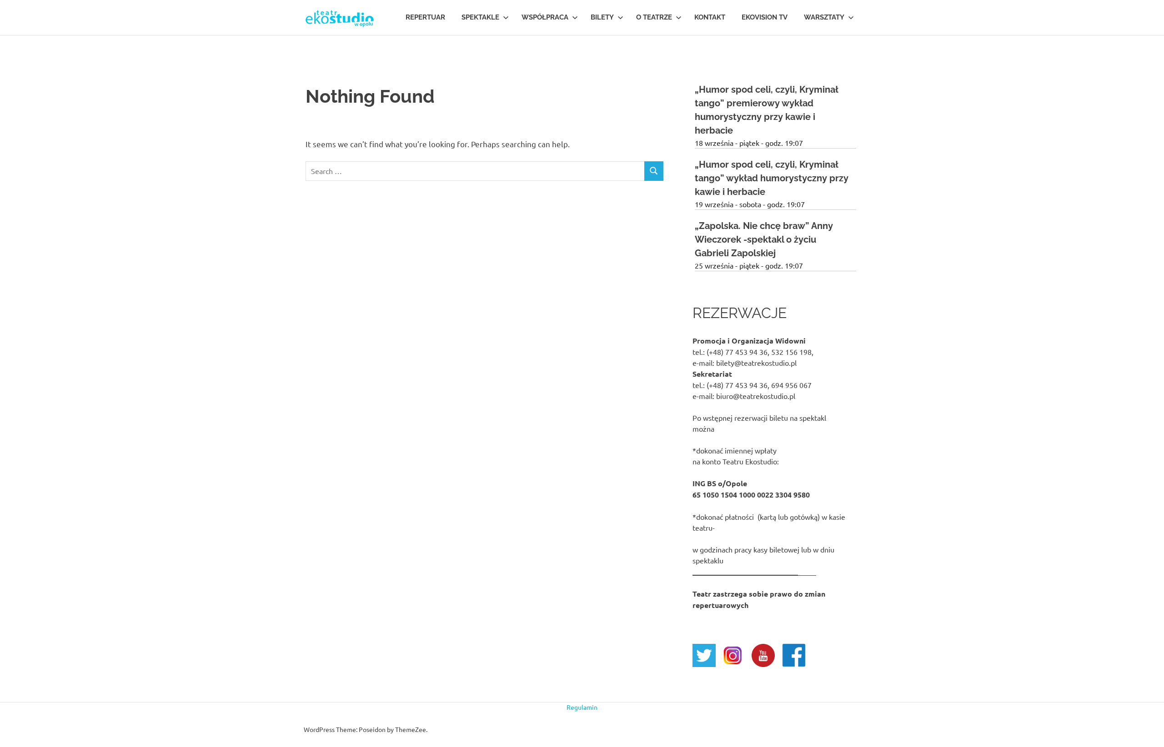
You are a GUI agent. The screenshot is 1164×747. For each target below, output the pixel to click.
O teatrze (654, 17)
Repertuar (425, 17)
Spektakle (480, 17)
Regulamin (582, 707)
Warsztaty (824, 17)
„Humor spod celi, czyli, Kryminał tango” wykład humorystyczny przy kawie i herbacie (771, 178)
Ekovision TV (765, 17)
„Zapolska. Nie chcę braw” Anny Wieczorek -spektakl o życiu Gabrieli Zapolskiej (764, 239)
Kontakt (709, 17)
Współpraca (545, 17)
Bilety (602, 17)
